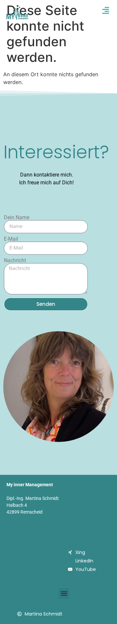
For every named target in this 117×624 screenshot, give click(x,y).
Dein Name (16, 217)
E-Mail (11, 239)
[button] (63, 593)
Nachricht (15, 260)
